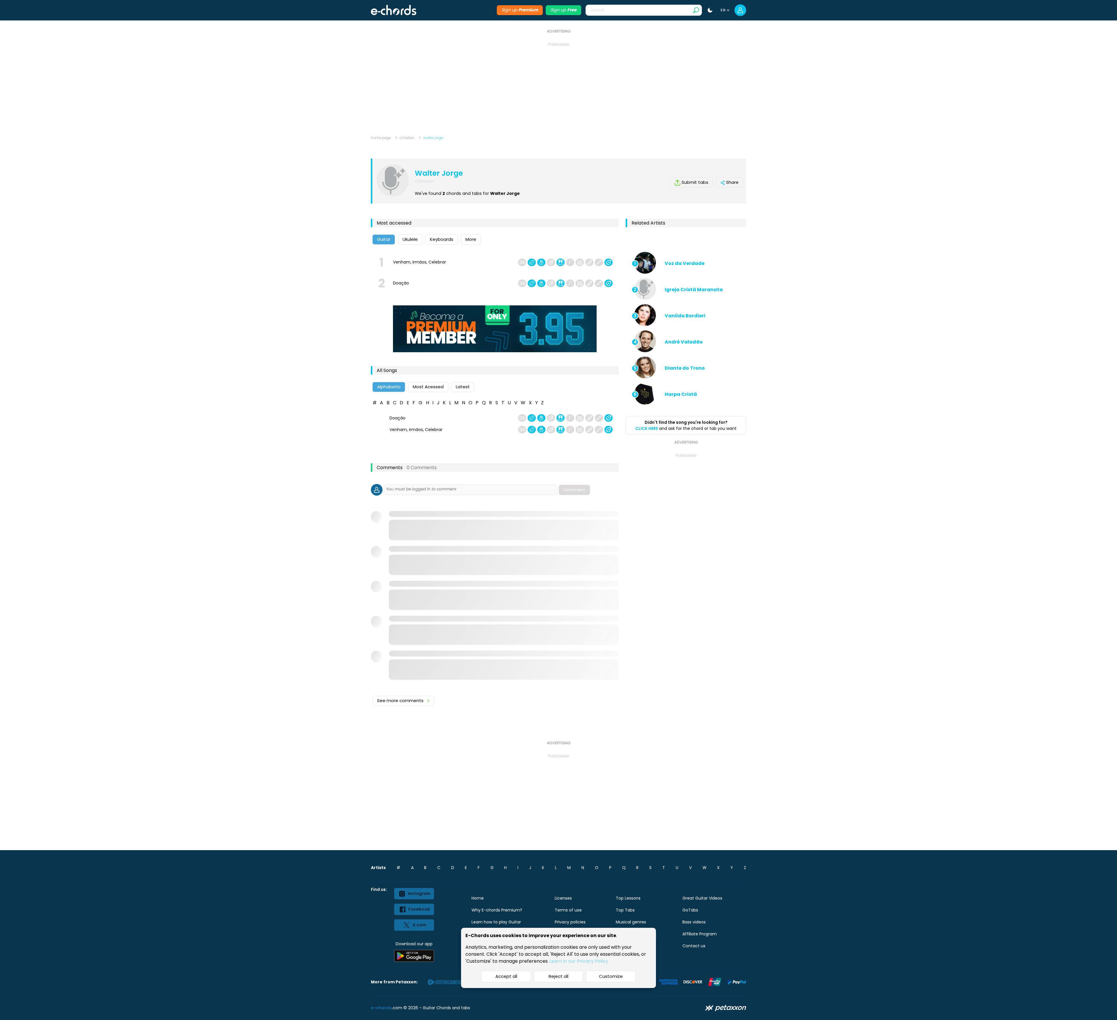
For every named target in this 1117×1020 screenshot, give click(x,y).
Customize (611, 976)
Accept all (506, 976)
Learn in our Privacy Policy (578, 961)
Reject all (558, 976)
